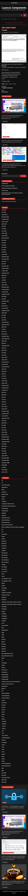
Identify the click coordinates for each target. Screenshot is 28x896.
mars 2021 (4, 282)
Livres (3, 623)
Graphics (4, 590)
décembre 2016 (5, 336)
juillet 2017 (4, 327)
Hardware (4, 597)
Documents (4, 534)
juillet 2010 (4, 422)
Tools (8, 136)
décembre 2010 (5, 411)
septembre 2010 (5, 418)
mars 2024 (4, 247)
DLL (2, 529)
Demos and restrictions (7, 524)
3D (2, 480)
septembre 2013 (5, 345)
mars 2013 (4, 355)
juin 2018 (4, 315)
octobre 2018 (5, 308)
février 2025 (4, 233)
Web (3, 768)
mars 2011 (4, 404)
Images (3, 611)
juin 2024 (4, 242)
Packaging (4, 662)
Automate (4, 492)
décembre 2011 (5, 385)
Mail (3, 627)
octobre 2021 (5, 270)
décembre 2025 (5, 217)
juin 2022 (4, 263)
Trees (3, 751)
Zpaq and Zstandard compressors (10, 188)
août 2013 (4, 348)
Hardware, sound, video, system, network (11, 602)
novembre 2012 (5, 362)
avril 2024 (4, 245)
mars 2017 (4, 331)
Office (3, 658)
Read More (5, 121)
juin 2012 (4, 373)
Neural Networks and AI (7, 653)
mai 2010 (4, 427)
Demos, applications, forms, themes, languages (13, 527)
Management (5, 630)
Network (4, 644)
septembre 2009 (5, 441)
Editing (3, 538)
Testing (3, 726)
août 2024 (4, 240)
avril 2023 (4, 252)
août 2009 (4, 444)
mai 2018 (4, 317)
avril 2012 (4, 376)
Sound (3, 712)
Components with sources (8, 503)
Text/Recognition (6, 737)
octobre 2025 (5, 221)
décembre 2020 (5, 287)
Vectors (3, 754)
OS (2, 660)
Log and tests (5, 625)
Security (3, 705)
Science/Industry (6, 693)
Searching (4, 702)
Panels (3, 665)
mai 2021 (4, 277)
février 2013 (4, 357)
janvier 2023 (4, 254)
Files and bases (5, 559)
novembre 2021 (5, 268)
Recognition (4, 686)
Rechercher (4, 173)
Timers (3, 744)
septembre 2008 (5, 462)
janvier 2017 (4, 334)
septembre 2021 (5, 273)
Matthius (6, 32)
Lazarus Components (14, 7)
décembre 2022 (5, 256)
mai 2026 (4, 212)
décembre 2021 (5, 266)
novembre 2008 (5, 460)
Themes (3, 740)
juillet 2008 (4, 465)
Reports (3, 688)
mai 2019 (4, 303)
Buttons (3, 496)
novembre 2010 (5, 413)
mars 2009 (4, 453)
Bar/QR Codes (5, 494)
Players (3, 667)
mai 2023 (4, 249)
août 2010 (4, 420)
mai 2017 (4, 329)
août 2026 (4, 210)
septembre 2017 (5, 324)
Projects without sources (7, 684)
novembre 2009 (5, 439)
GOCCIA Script (5, 190)
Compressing (5, 508)
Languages (8, 27)
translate (14, 83)
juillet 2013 (4, 350)
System (3, 719)
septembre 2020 (5, 294)
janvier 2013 (4, 359)
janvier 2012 (4, 383)
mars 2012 (4, 378)
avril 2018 (4, 320)
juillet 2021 (4, 275)
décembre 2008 (5, 458)
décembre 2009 (5, 437)
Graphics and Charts (6, 592)
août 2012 (4, 369)
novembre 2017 (5, 322)
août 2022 (4, 261)
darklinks (21, 891)
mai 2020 (4, 298)
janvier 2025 (4, 235)
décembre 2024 (5, 238)
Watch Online (24, 15)
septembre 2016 (5, 338)
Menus (3, 641)
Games (3, 583)
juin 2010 (4, 425)
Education (4, 541)
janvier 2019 (4, 305)
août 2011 (4, 392)
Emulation (4, 545)
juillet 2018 (4, 312)
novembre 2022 (5, 259)
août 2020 (4, 296)
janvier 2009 (4, 455)
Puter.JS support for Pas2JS (14, 105)
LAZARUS (4, 620)
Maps (3, 632)
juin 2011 (4, 397)
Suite (3, 716)
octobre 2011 (5, 390)
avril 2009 (4, 451)
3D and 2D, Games (6, 485)
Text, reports (5, 735)
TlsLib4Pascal (5, 183)
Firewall (3, 564)
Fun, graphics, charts (6, 578)
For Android (4, 566)
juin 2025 (4, 226)
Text (3, 730)
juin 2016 (4, 343)
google (6, 83)
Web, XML (4, 772)
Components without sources (9, 506)
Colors (3, 499)
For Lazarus (4, 569)
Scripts (8, 111)
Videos (3, 758)
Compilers (4, 501)
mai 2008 (4, 467)
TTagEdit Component (7, 87)
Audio (3, 489)
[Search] (21, 15)
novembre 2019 (5, 301)
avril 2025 (4, 228)
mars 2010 (4, 430)
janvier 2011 (4, 408)
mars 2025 (4, 231)
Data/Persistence (6, 517)
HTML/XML (4, 606)
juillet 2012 (4, 371)
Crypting (4, 513)
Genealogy (4, 588)
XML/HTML (4, 779)
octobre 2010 (5, 415)
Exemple (3, 27)
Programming (5, 674)
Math (3, 634)
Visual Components (10, 160)
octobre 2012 (5, 364)
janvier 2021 (4, 284)
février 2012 (4, 380)
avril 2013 (4, 352)
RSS (2, 691)
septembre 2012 (5, 366)
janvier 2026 (4, 214)
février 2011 (4, 406)
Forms (3, 574)
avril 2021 (4, 280)
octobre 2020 (5, 291)
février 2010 (4, 432)
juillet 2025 (4, 224)
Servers (3, 709)
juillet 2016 (4, 341)
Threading (4, 742)
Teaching (4, 721)
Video (3, 756)
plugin (10, 83)
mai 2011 (4, 399)
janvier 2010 (4, 434)
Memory (3, 639)
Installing (4, 613)
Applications (4, 487)
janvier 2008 (4, 472)
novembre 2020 (5, 289)
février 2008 (4, 469)
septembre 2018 (5, 310)
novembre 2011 (5, 387)
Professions (4, 669)
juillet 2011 (4, 394)
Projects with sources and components (11, 681)
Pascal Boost (5, 91)
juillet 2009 (4, 446)
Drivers (3, 536)
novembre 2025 (5, 219)
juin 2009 (4, 448)
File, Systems (5, 557)
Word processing (6, 777)
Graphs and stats (6, 595)
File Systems (4, 552)
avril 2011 (4, 401)
